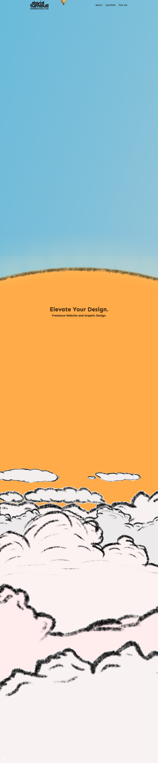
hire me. (123, 5)
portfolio (111, 5)
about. (99, 5)
